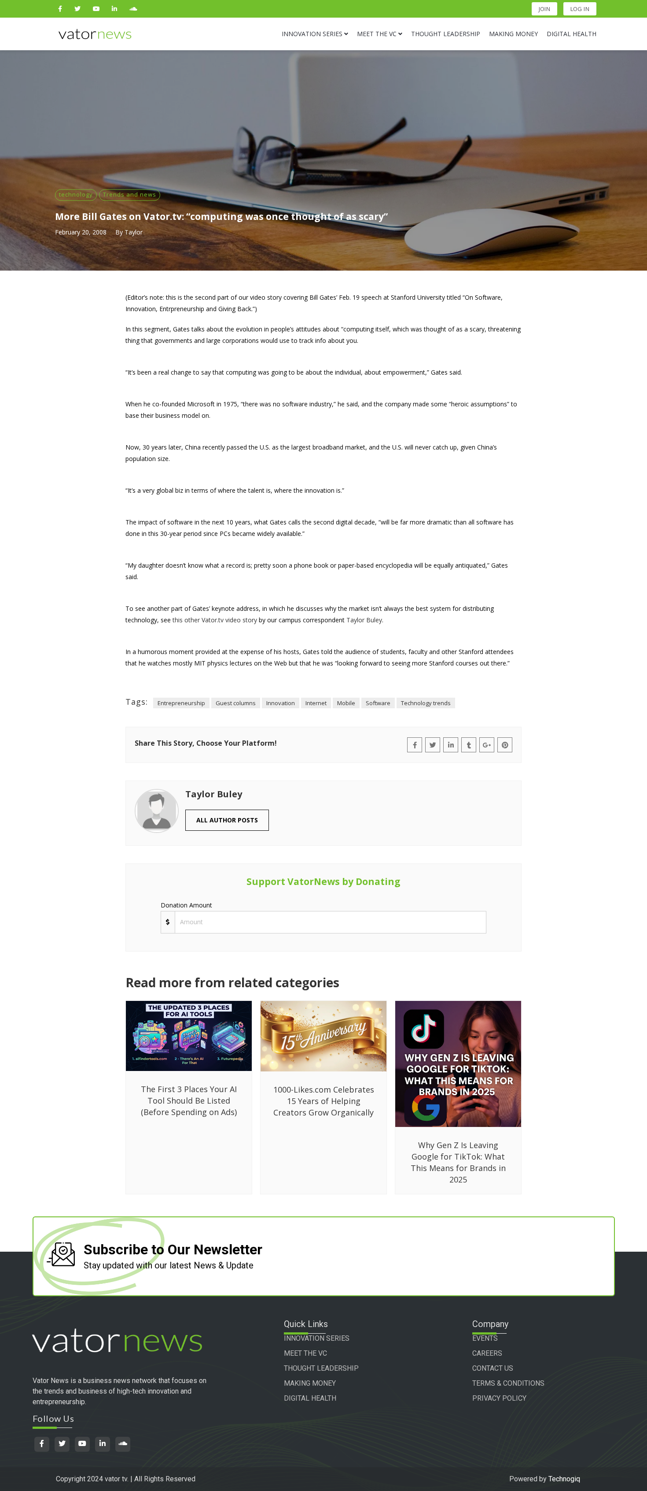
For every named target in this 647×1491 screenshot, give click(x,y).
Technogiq (564, 1479)
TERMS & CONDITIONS (508, 1383)
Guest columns (236, 703)
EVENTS (485, 1338)
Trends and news (129, 194)
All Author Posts (227, 820)
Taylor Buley (364, 620)
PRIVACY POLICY (499, 1398)
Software (378, 703)
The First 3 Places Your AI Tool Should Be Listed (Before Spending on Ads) (189, 1100)
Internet (316, 703)
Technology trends (426, 703)
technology (76, 194)
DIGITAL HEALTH (310, 1398)
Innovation (280, 703)
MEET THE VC (305, 1353)
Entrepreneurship (181, 703)
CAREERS (487, 1353)
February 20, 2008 (81, 232)
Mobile (346, 703)
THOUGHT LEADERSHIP (321, 1368)
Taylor (134, 232)
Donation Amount (186, 905)
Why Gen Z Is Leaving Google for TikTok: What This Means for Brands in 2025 (458, 1162)
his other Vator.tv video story (216, 620)
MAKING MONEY (310, 1383)
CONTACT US (492, 1368)
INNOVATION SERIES (316, 1338)
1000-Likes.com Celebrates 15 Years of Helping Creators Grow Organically (323, 1101)
